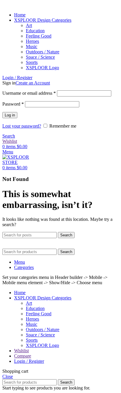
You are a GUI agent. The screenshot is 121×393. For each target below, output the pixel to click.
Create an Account (33, 82)
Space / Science (40, 57)
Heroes (32, 41)
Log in (10, 115)
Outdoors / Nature (42, 51)
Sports (32, 62)
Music (31, 46)
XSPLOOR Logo (42, 67)
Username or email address (29, 93)
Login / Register (29, 361)
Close (7, 376)
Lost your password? (21, 125)
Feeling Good (38, 35)
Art (29, 25)
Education (35, 30)
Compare (22, 355)
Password (13, 103)
